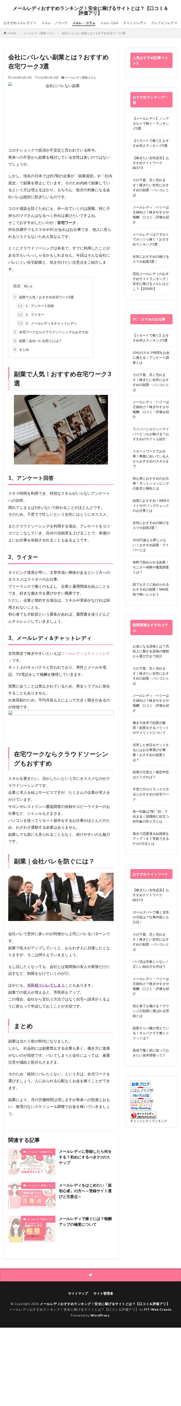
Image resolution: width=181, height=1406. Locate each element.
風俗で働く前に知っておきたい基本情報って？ (151, 1052)
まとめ (21, 349)
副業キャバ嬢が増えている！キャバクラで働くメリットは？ (151, 1033)
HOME (12, 33)
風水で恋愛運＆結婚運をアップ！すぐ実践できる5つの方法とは (151, 838)
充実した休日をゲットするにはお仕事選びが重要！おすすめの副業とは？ (151, 752)
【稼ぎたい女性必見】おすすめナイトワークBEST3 (151, 163)
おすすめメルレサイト (20, 23)
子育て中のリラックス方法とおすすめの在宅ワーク (151, 794)
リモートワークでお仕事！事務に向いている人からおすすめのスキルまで (151, 458)
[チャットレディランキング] (143, 1117)
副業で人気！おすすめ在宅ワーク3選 (44, 297)
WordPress (100, 1315)
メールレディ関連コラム (38, 33)
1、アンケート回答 (36, 306)
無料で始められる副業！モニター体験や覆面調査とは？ (151, 567)
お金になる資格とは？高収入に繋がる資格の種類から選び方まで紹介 (151, 651)
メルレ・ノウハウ (54, 23)
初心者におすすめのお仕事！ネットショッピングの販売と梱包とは (151, 483)
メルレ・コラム (83, 23)
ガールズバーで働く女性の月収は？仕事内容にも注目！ (151, 917)
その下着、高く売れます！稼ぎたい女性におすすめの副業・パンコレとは (151, 187)
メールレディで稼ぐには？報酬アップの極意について (85, 1221)
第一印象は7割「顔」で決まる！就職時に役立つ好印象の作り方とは (151, 816)
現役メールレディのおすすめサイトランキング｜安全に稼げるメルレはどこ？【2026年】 (151, 281)
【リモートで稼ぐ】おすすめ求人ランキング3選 (151, 143)
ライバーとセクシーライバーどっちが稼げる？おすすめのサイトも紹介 (151, 434)
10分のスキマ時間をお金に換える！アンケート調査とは (151, 357)
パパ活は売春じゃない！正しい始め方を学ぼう (151, 963)
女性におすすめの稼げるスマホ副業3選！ (151, 258)
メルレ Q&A (109, 23)
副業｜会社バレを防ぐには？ (38, 341)
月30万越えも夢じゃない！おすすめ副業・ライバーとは (151, 545)
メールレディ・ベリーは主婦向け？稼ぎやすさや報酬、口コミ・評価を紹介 (151, 214)
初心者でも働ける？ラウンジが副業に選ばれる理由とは (151, 1011)
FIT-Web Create (157, 1309)
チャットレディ (134, 23)
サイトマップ (78, 1293)
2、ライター (31, 314)
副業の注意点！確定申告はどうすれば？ (151, 774)
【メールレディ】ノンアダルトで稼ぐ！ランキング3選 (151, 123)
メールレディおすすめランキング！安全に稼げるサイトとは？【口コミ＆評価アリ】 (90, 10)
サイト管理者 (103, 1293)
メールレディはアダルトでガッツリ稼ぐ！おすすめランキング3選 (151, 239)
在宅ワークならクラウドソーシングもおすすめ (51, 332)
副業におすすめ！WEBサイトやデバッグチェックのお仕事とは (151, 505)
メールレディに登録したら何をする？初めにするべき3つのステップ (85, 1157)
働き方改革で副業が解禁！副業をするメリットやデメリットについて (151, 728)
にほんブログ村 (141, 1090)
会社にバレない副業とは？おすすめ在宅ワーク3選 (93, 33)
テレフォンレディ (164, 23)
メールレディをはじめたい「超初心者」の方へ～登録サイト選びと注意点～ (85, 1191)
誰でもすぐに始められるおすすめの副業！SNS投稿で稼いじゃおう (151, 589)
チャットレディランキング (148, 1121)
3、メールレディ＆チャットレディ (47, 323)
